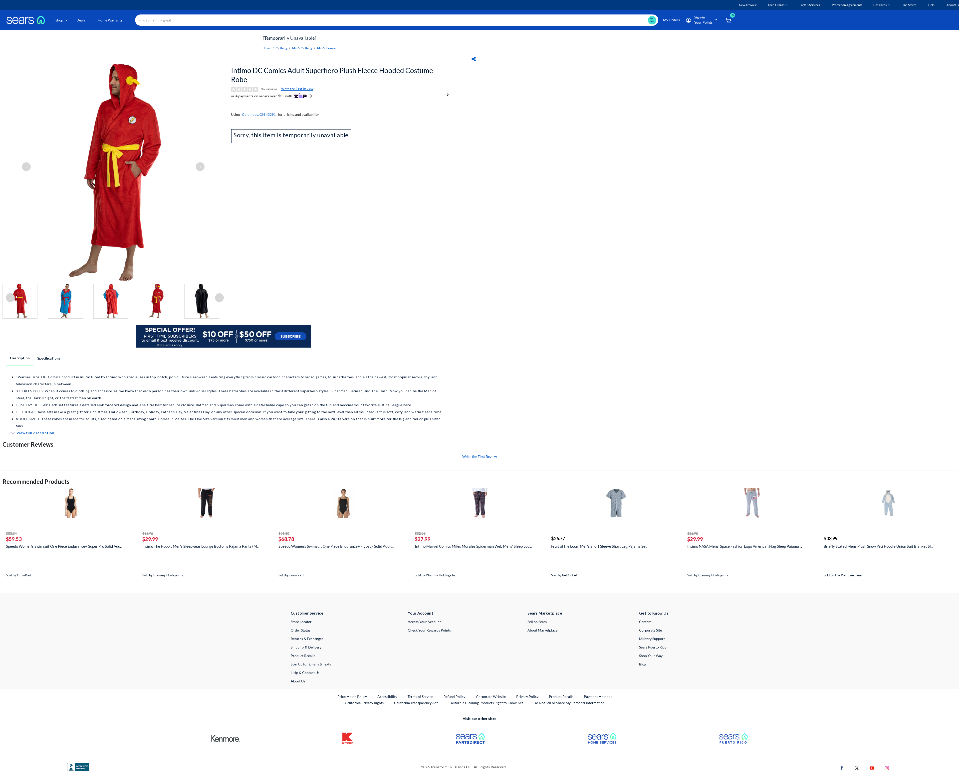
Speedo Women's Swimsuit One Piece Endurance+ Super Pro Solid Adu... (64, 546)
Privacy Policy (527, 696)
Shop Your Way (651, 655)
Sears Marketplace (544, 613)
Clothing (281, 48)
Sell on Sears (537, 622)
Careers (645, 622)
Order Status (300, 630)
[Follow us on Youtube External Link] (872, 768)
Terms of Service (420, 696)
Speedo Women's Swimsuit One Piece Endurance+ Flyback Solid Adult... (336, 546)
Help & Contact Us (305, 672)
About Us (298, 681)
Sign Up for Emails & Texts (311, 664)
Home (266, 48)
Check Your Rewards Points (429, 630)
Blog (642, 664)
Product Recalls (303, 655)
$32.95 (420, 533)
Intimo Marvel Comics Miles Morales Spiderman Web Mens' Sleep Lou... (473, 546)
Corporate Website (491, 696)
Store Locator (301, 622)
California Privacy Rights (364, 703)
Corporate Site (650, 630)
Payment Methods (598, 696)
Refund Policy (454, 696)
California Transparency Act (416, 703)
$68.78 (286, 539)
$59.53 (14, 539)
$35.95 (147, 533)
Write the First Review (297, 89)
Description (20, 358)
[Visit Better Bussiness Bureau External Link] (78, 767)
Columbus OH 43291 (259, 114)
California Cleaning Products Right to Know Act (486, 703)
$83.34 (11, 533)
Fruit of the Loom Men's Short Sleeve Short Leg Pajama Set (599, 546)
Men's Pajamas (326, 48)
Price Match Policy (352, 696)
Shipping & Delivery (306, 647)
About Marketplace (542, 630)
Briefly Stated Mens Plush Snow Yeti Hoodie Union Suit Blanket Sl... (878, 546)
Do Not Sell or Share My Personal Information (569, 703)
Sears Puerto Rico (653, 647)
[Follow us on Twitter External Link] (857, 768)
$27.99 (423, 539)
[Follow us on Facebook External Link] (842, 768)
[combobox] (396, 20)
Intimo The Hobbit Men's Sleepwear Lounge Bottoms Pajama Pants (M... (200, 546)
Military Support (652, 639)
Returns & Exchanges (307, 639)
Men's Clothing (302, 48)
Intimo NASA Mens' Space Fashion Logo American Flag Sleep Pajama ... (744, 546)
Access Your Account (424, 622)
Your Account (420, 613)
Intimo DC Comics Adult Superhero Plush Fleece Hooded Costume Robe (332, 75)
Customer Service (307, 613)
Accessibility (387, 696)
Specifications (48, 358)
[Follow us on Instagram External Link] (887, 768)
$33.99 (830, 538)
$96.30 (283, 533)
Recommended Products (35, 481)
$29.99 (150, 539)
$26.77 (558, 538)
